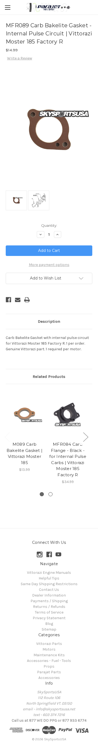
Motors (49, 649)
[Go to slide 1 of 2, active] (42, 494)
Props (49, 666)
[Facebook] (8, 300)
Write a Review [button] (19, 58)
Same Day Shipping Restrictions (49, 584)
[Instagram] (39, 554)
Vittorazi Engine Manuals (49, 572)
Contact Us (49, 589)
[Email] (17, 300)
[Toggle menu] (7, 7)
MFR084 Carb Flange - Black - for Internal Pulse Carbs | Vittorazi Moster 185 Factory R (67, 459)
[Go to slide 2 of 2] (50, 494)
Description (49, 321)
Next (85, 436)
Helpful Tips (49, 578)
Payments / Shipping (49, 601)
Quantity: (49, 225)
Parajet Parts (49, 672)
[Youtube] (58, 554)
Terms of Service (49, 612)
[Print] (27, 300)
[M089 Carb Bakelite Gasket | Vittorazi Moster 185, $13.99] (24, 414)
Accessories (49, 677)
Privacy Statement (49, 618)
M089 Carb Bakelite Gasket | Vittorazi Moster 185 (24, 453)
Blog (49, 623)
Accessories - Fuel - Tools (49, 660)
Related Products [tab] (49, 376)
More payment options (49, 264)
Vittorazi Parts (49, 643)
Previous (7, 436)
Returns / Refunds (49, 606)
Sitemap (49, 629)
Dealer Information (49, 595)
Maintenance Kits (49, 655)
